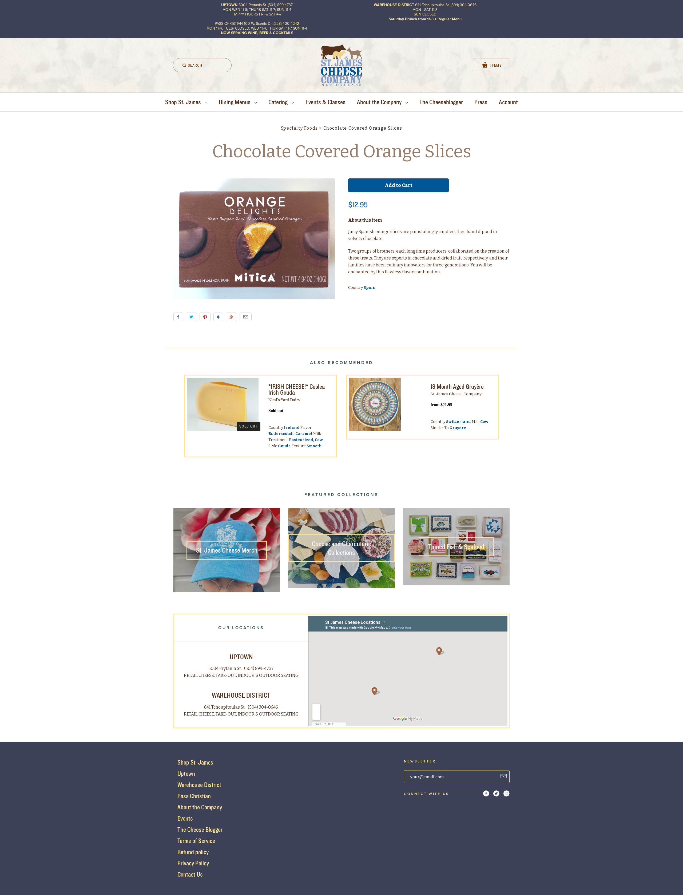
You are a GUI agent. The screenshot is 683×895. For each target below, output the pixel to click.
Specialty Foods (299, 128)
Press (480, 102)
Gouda (284, 446)
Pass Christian (194, 796)
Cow (319, 440)
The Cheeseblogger (441, 102)
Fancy (218, 317)
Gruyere (458, 428)
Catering (278, 102)
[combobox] (202, 65)
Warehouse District (199, 785)
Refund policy (193, 852)
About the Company (380, 102)
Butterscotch (281, 433)
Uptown (186, 773)
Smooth (314, 446)
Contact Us (190, 874)
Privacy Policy (193, 863)
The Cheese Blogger (200, 829)
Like (178, 317)
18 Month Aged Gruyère (457, 386)
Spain (370, 287)
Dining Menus (235, 102)
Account (508, 102)
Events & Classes (325, 102)
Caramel (303, 433)
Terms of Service (196, 841)
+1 (231, 317)
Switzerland (458, 421)
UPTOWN (241, 657)
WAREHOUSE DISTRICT (241, 695)
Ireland (292, 427)
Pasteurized (301, 440)
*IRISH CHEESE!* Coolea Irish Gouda (296, 389)
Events (185, 818)
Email (246, 317)
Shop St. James (183, 102)
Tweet (191, 317)
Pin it (205, 317)
